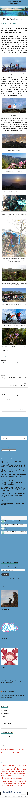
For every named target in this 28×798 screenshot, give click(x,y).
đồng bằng (24, 785)
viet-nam (22, 781)
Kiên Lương (11, 771)
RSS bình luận (6, 720)
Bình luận (21, 409)
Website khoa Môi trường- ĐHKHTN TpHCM (12, 749)
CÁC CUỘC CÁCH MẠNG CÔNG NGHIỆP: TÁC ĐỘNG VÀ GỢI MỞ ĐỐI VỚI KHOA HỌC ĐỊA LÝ (13, 465)
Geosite (16, 769)
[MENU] (2, 4)
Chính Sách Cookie (17, 792)
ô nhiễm (9, 783)
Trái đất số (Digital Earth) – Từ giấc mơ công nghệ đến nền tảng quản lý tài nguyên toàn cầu (13, 476)
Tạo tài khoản (6, 710)
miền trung (3, 773)
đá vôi (16, 785)
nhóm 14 (7, 773)
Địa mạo (11, 785)
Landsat (14, 771)
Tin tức (11, 781)
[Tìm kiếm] (24, 4)
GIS (20, 769)
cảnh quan (8, 767)
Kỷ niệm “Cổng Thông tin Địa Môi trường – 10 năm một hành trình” (13, 470)
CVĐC (4, 767)
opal (9, 775)
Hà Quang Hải (15, 23)
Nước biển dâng (20, 773)
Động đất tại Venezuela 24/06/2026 (11, 462)
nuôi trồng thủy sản (13, 773)
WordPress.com (7, 723)
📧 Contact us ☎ (16, 517)
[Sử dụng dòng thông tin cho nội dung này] (1, 677)
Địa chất (22, 783)
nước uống (6, 775)
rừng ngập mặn (18, 775)
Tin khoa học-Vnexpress (8, 691)
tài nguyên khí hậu (16, 781)
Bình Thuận (16, 765)
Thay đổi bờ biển (15, 778)
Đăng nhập (6, 713)
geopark (10, 769)
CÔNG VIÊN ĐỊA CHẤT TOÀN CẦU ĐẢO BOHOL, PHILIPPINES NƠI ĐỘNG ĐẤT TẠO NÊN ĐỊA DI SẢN (13, 489)
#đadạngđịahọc (18, 762)
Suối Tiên (7, 778)
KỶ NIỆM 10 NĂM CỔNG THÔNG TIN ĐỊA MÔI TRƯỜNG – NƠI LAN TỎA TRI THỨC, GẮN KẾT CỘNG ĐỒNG (12, 482)
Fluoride (6, 769)
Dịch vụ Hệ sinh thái (15, 767)
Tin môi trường (6, 677)
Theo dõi (5, 574)
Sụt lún (10, 778)
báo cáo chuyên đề (10, 765)
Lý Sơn (17, 771)
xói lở (6, 783)
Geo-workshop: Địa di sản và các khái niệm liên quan (12, 504)
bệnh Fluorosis (21, 765)
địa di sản (20, 786)
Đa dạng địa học (15, 783)
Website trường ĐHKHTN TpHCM (10, 753)
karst (7, 771)
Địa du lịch (4, 786)
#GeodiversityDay (10, 762)
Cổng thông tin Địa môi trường (14, 2)
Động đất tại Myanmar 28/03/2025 (10, 500)
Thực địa (5, 781)
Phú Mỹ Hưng (12, 775)
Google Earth (23, 769)
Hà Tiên (3, 771)
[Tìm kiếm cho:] (14, 438)
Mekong (21, 771)
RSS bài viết (6, 717)
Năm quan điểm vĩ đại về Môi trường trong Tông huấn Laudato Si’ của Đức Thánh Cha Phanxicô (13, 495)
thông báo (20, 778)
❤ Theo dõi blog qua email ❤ (9, 562)
